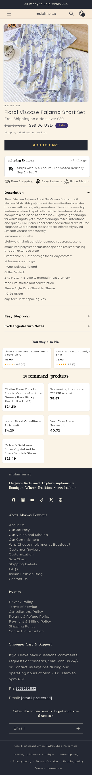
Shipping (10, 132)
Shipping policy (73, 761)
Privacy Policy (21, 602)
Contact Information (26, 631)
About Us (17, 525)
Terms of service (47, 761)
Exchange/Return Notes (24, 326)
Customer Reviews (24, 549)
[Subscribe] (78, 728)
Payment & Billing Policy (30, 621)
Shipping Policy (22, 626)
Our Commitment (24, 540)
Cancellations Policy (26, 612)
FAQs (13, 569)
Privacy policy (22, 761)
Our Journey (19, 530)
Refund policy (68, 754)
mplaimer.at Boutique (39, 754)
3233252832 (26, 688)
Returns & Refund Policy (29, 617)
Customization (21, 554)
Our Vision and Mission (28, 535)
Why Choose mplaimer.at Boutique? (39, 545)
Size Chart (17, 559)
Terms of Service (23, 607)
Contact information (48, 768)
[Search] (71, 14)
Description (14, 193)
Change (81, 161)
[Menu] (9, 14)
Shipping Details (23, 564)
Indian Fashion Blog (26, 574)
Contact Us (18, 579)
